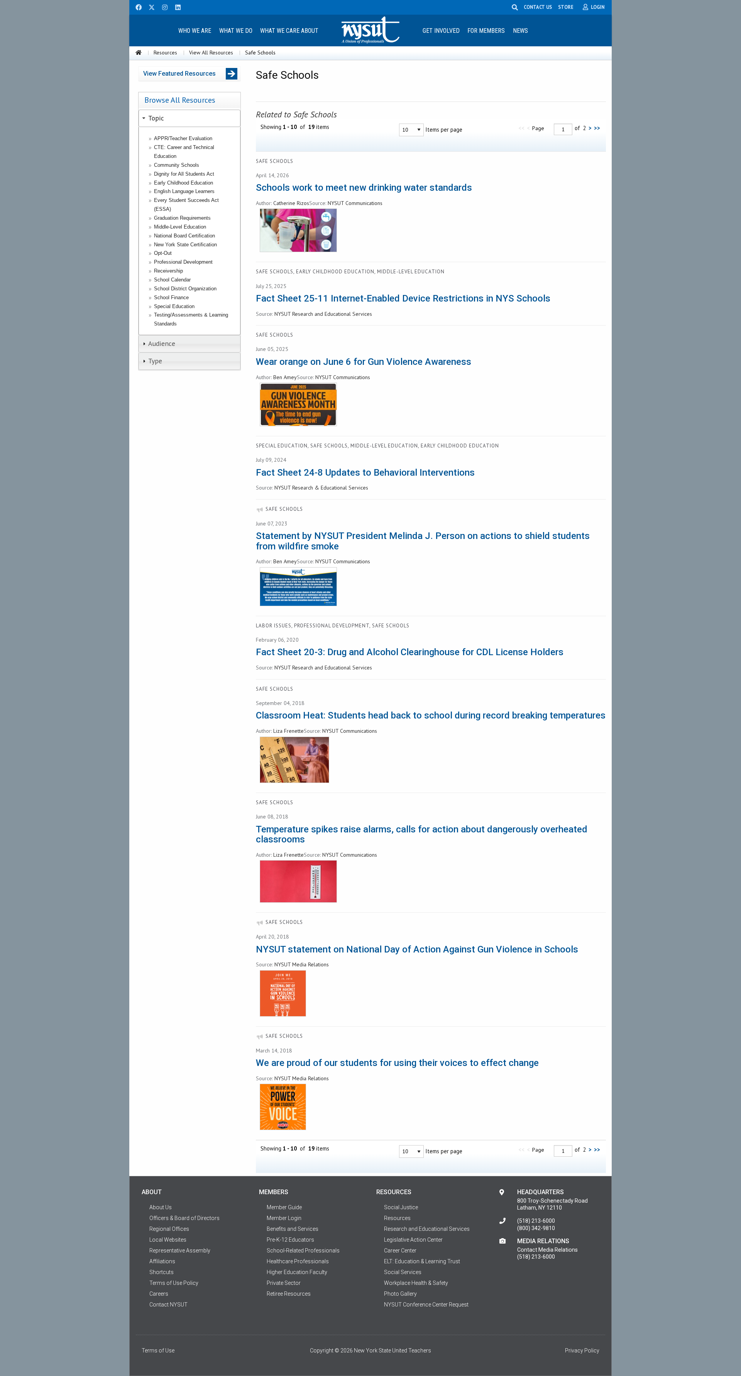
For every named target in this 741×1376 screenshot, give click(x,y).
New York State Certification (185, 244)
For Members (486, 30)
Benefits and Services (292, 1229)
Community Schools (176, 165)
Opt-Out (163, 253)
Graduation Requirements (182, 218)
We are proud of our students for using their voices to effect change (397, 1062)
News (520, 30)
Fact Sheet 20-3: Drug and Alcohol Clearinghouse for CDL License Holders (409, 652)
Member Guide (284, 1207)
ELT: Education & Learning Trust (422, 1261)
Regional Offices (169, 1229)
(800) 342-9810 (536, 1228)
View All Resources (211, 52)
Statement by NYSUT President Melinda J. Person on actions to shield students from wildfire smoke (423, 540)
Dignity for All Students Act (184, 174)
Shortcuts (161, 1272)
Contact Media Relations (547, 1250)
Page (538, 128)
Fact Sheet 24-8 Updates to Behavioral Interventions (365, 472)
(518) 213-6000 (536, 1221)
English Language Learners (184, 191)
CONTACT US (538, 7)
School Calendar (172, 280)
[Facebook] (135, 6)
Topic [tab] (156, 118)
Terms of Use (158, 1350)
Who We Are (194, 30)
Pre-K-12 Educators (290, 1240)
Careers (158, 1294)
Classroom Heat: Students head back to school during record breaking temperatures (431, 715)
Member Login (284, 1218)
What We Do (235, 30)
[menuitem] (194, 30)
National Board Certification (184, 236)
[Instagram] (162, 6)
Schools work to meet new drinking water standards (364, 187)
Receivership (168, 271)
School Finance (171, 297)
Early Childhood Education (183, 183)
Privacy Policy (582, 1350)
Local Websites (167, 1240)
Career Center (400, 1250)
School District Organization (185, 288)
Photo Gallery (400, 1294)
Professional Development (183, 262)
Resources (165, 52)
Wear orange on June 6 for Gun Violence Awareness (363, 361)
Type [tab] (155, 360)
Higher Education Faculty (297, 1272)
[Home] (138, 52)
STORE (566, 7)
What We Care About (289, 30)
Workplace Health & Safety (416, 1283)
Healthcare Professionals (298, 1261)
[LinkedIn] (175, 6)
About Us (160, 1207)
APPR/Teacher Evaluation (183, 138)
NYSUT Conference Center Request (426, 1304)
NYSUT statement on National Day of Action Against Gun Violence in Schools (417, 949)
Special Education (174, 306)
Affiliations (162, 1261)
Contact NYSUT (168, 1304)
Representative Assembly (179, 1250)
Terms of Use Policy (173, 1283)
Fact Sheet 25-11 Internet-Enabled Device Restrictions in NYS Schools (403, 298)
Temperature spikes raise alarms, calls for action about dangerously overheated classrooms (421, 834)
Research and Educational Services (427, 1229)
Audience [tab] (161, 343)
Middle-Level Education (180, 227)
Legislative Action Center (413, 1240)
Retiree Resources (289, 1294)
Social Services (402, 1272)
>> (597, 128)
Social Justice (401, 1207)
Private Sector (284, 1283)
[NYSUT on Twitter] (149, 6)
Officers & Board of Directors (184, 1218)
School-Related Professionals (303, 1250)
